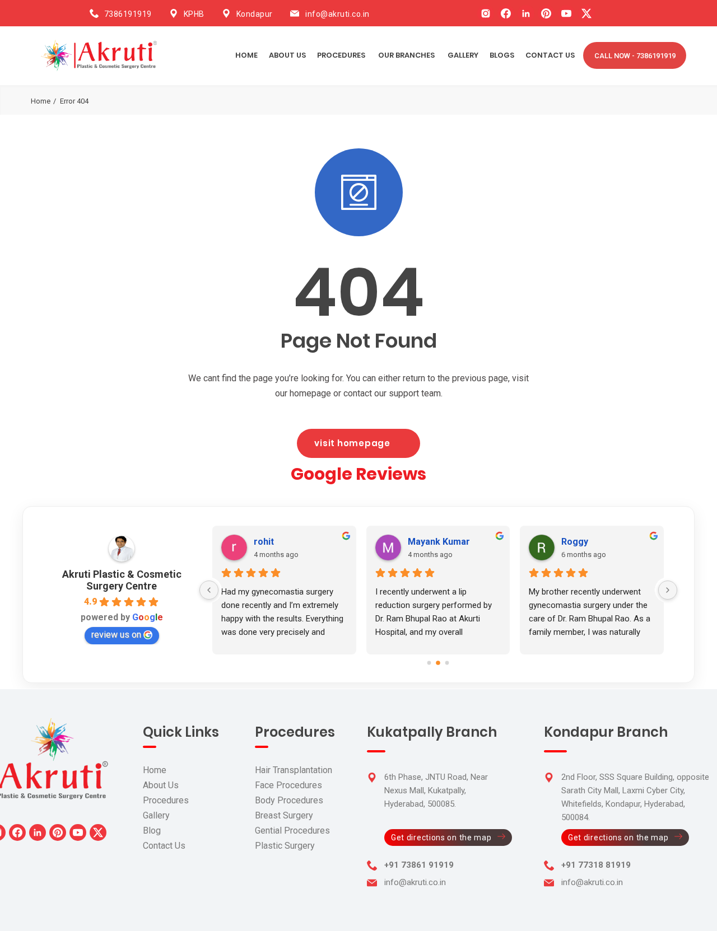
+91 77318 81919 (596, 865)
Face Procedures (288, 785)
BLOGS (502, 55)
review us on (116, 634)
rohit (264, 541)
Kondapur (254, 14)
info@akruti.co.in (337, 14)
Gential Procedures (292, 830)
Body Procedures (289, 800)
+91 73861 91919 (419, 865)
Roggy (574, 541)
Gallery (156, 815)
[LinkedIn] (526, 13)
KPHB (194, 14)
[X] (586, 13)
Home (246, 55)
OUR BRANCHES (406, 55)
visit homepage (352, 443)
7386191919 (128, 14)
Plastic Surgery (285, 845)
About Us (161, 785)
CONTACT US (550, 55)
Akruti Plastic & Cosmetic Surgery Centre (121, 580)
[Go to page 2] (447, 663)
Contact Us (164, 845)
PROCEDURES (341, 55)
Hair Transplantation (293, 770)
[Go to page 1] (438, 663)
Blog (152, 830)
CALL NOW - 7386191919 (635, 56)
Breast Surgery (284, 815)
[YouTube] (566, 13)
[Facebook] (505, 13)
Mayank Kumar (439, 541)
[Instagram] (485, 13)
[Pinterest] (546, 13)
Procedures (166, 800)
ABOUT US (287, 55)
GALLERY (463, 55)
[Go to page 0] (429, 663)
